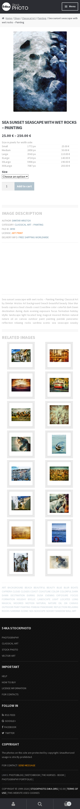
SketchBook (32, 775)
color (55, 591)
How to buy (9, 682)
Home (9, 18)
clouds (25, 591)
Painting (42, 18)
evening (50, 595)
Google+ (10, 721)
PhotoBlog (16, 775)
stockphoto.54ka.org (44, 788)
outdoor (7, 607)
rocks (6, 611)
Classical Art (29, 18)
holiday (21, 599)
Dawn (5, 595)
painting (25, 607)
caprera (7, 591)
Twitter (10, 733)
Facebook (10, 727)
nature (52, 603)
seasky (50, 611)
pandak (35, 607)
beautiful (39, 587)
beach (28, 587)
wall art (71, 611)
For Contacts (10, 694)
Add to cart (24, 186)
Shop (17, 18)
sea (31, 611)
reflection (60, 607)
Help (4, 676)
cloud (16, 591)
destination (18, 595)
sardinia (15, 611)
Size (4, 172)
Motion (29, 603)
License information (14, 688)
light (55, 599)
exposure (62, 595)
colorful (66, 591)
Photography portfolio (17, 779)
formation (8, 599)
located (65, 599)
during (31, 595)
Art (4, 587)
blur (66, 587)
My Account (13, 804)
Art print (17, 233)
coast (34, 591)
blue (59, 587)
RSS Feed (10, 715)
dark (75, 591)
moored (18, 603)
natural (41, 603)
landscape (44, 599)
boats (74, 587)
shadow (60, 611)
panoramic (46, 607)
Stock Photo (10, 649)
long (75, 599)
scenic (25, 611)
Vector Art (8, 655)
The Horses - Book (53, 775)
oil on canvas (68, 603)
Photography (10, 637)
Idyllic (32, 599)
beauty (51, 587)
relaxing (73, 607)
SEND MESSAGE (26, 765)
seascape (40, 611)
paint (17, 607)
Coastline (45, 591)
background (15, 587)
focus (74, 595)
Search (40, 804)
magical (7, 603)
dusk (40, 595)
